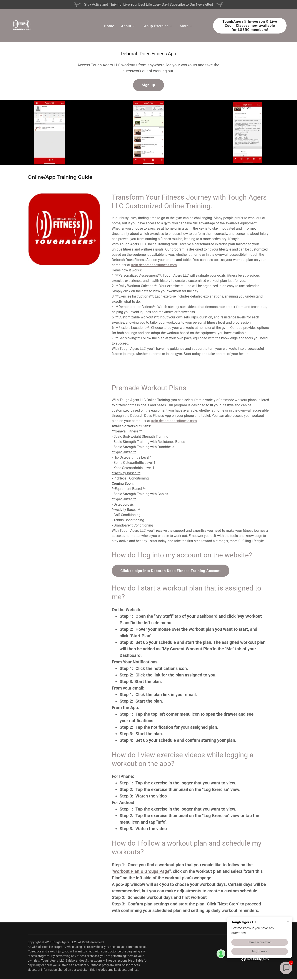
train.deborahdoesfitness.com (154, 265)
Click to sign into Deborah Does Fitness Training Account (170, 571)
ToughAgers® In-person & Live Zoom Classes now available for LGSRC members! (249, 25)
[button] (128, 26)
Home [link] (109, 26)
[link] (21, 25)
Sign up (148, 85)
